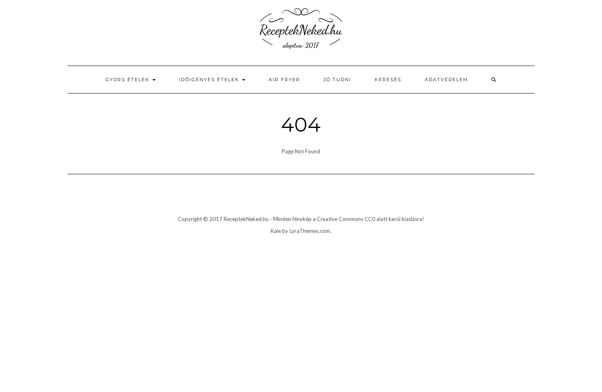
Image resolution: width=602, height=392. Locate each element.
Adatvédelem (446, 79)
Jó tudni (337, 79)
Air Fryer (284, 79)
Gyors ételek (129, 79)
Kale (276, 231)
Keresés (388, 79)
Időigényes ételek (210, 79)
